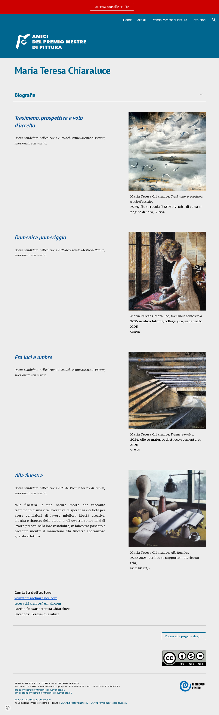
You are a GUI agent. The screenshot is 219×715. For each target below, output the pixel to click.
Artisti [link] (141, 20)
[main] (109, 70)
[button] (214, 20)
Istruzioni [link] (199, 20)
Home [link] (127, 20)
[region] (109, 7)
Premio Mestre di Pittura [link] (169, 20)
